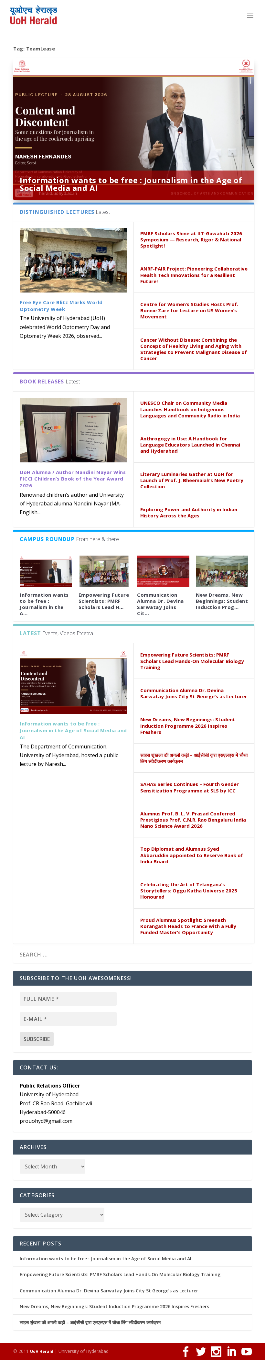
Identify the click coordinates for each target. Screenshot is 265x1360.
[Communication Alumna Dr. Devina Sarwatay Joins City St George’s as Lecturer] (163, 571)
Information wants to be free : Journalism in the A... (44, 604)
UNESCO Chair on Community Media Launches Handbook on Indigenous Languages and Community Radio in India (190, 409)
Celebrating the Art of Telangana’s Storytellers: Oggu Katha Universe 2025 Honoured (188, 890)
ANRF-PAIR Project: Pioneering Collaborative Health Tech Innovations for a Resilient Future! (194, 274)
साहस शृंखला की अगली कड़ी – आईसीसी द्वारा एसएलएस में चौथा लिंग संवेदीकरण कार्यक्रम (194, 758)
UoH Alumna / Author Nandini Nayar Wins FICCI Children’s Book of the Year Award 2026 (73, 479)
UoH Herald (41, 1351)
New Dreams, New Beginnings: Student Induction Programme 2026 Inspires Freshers (187, 725)
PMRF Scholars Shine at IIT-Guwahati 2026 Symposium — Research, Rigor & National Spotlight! (191, 239)
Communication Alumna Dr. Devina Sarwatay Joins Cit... (160, 604)
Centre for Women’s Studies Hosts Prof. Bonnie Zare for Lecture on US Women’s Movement (189, 310)
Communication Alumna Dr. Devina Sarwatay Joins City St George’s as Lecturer (193, 693)
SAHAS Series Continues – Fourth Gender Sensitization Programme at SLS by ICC (189, 787)
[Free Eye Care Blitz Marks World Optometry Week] (73, 260)
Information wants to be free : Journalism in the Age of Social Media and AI (131, 184)
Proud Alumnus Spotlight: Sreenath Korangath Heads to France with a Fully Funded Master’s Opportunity (188, 926)
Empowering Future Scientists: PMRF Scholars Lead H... (104, 601)
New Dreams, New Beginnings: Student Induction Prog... (222, 601)
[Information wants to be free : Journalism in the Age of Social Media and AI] (46, 571)
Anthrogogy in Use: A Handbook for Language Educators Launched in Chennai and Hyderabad (190, 444)
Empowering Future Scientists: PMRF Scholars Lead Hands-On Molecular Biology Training (192, 660)
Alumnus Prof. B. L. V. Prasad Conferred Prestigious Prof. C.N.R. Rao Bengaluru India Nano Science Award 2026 (193, 819)
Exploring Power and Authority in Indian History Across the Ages (188, 512)
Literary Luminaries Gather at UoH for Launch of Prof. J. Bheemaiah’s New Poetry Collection (191, 480)
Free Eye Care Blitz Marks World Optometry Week (61, 305)
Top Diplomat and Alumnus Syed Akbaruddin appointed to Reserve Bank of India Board (191, 855)
